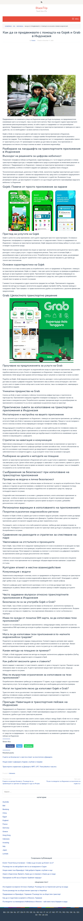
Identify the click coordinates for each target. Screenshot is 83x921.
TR (40, 915)
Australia (6, 802)
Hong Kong (6, 835)
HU (41, 912)
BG (4, 912)
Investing (6, 842)
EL (34, 912)
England (5, 820)
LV (47, 912)
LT (50, 912)
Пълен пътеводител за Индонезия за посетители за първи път (63, 781)
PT (57, 912)
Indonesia (12, 773)
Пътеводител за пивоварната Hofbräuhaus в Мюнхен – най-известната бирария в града (35, 901)
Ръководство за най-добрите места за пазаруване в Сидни (24, 866)
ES (78, 912)
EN (22, 912)
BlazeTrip (41, 8)
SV (36, 915)
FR (27, 912)
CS (8, 912)
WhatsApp (28, 746)
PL (60, 912)
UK (43, 915)
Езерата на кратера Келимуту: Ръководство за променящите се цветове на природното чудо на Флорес (21, 781)
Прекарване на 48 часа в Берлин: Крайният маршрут (22, 877)
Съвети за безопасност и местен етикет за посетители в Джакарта (27, 757)
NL (15, 912)
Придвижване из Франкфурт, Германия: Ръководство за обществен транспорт (32, 894)
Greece (5, 831)
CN (46, 915)
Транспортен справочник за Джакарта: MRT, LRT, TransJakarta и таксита (29, 766)
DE (31, 912)
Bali (4, 805)
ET (18, 912)
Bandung (6, 809)
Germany (6, 828)
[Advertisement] (41, 59)
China (5, 813)
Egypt (5, 816)
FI (24, 912)
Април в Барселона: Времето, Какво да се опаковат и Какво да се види (29, 874)
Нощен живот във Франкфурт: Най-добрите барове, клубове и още (27, 870)
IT (44, 912)
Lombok (5, 853)
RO (64, 912)
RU (67, 912)
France (5, 824)
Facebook (10, 746)
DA (11, 912)
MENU (77, 19)
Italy (4, 846)
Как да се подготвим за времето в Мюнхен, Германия (22, 898)
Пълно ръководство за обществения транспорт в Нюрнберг (25, 890)
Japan (5, 850)
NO (53, 912)
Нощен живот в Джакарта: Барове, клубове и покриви (22, 762)
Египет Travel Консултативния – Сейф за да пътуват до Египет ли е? (28, 863)
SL (75, 912)
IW (38, 912)
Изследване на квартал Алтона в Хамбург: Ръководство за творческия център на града (35, 887)
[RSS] (41, 2)
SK (71, 912)
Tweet (19, 746)
